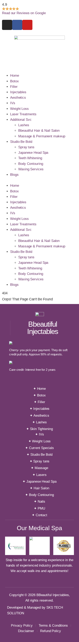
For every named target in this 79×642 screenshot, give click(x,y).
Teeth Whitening (30, 158)
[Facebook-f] (17, 25)
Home (14, 75)
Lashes (23, 125)
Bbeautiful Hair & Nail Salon (39, 130)
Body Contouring (30, 164)
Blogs (14, 175)
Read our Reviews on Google (24, 13)
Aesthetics (18, 98)
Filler (13, 87)
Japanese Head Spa (33, 153)
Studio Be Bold (21, 142)
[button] (39, 180)
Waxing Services (31, 169)
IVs (12, 103)
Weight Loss (19, 109)
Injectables (18, 92)
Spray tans (26, 147)
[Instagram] (7, 25)
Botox (14, 81)
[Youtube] (27, 25)
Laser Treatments (23, 114)
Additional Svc (21, 120)
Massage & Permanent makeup (41, 136)
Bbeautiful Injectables (42, 328)
